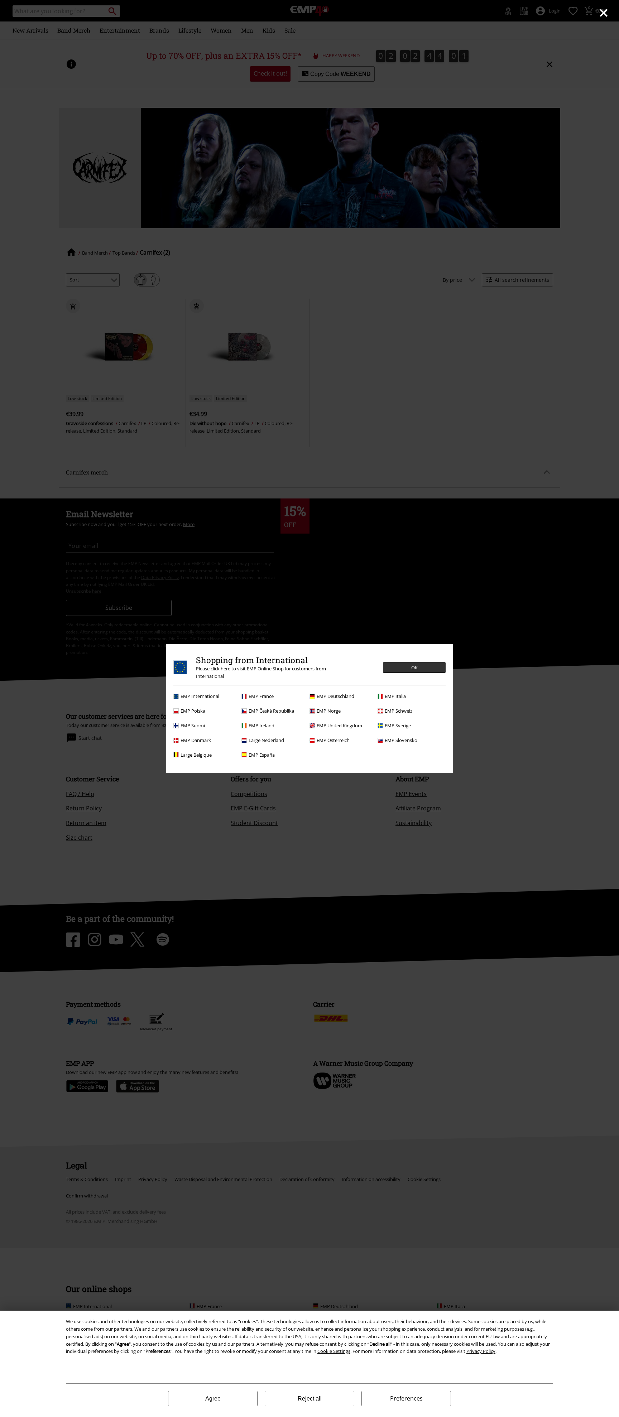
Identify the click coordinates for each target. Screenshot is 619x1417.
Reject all (310, 1399)
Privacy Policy (480, 1351)
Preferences (406, 1398)
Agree (213, 1399)
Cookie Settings (333, 1351)
